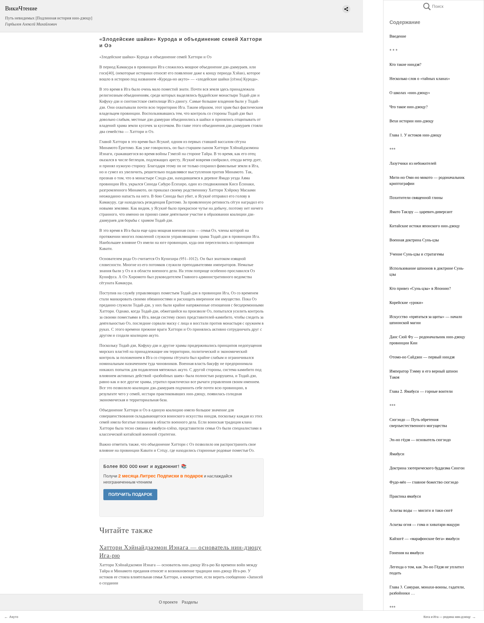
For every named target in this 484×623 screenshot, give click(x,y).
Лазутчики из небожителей (412, 163)
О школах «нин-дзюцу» (409, 92)
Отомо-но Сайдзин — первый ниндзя (422, 356)
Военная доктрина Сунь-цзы (414, 239)
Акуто (13, 617)
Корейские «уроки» (406, 302)
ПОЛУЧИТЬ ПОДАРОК (130, 494)
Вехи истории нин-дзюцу (411, 120)
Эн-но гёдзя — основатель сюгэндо (420, 439)
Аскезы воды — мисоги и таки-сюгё (420, 510)
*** (392, 149)
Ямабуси (396, 453)
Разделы (190, 602)
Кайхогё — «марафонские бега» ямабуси (424, 538)
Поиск (433, 6)
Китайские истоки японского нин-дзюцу (424, 225)
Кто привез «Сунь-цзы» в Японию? (420, 288)
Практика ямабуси (405, 496)
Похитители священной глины (416, 197)
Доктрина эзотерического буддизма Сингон (427, 467)
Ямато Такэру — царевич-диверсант (420, 211)
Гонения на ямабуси (406, 552)
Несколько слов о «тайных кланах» (419, 78)
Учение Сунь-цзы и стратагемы (416, 254)
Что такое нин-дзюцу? (408, 106)
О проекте (168, 602)
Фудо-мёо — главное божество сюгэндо (423, 482)
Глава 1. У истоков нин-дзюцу (415, 134)
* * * (393, 50)
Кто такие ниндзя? (405, 64)
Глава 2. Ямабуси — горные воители (421, 391)
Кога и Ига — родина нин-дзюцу (447, 617)
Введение (397, 36)
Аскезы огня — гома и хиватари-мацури (424, 524)
